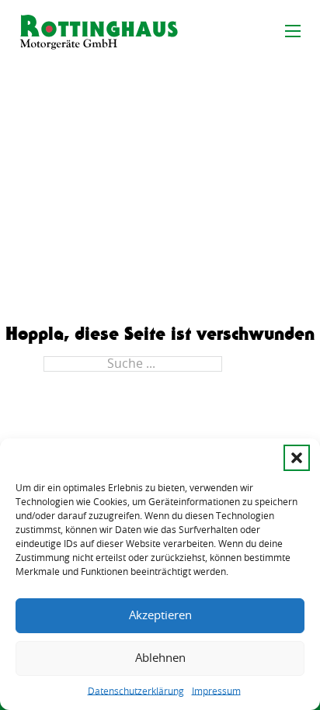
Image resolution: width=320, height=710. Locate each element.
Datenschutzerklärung (136, 691)
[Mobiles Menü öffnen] (293, 31)
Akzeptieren (160, 616)
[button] (296, 458)
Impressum (216, 691)
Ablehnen (160, 658)
